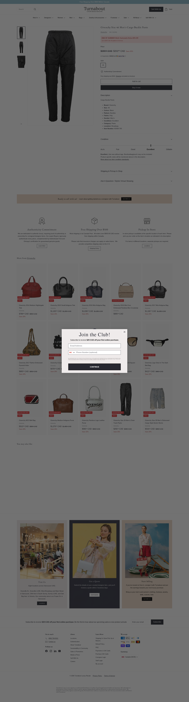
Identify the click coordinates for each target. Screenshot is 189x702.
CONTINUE (94, 367)
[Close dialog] (124, 332)
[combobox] (71, 352)
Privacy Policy (99, 359)
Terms (104, 359)
